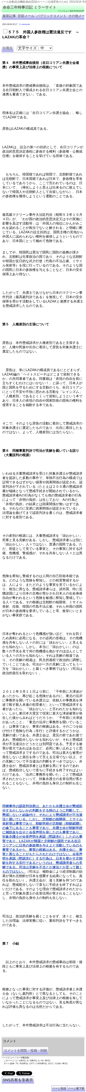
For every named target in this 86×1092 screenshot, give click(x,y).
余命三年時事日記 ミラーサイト (29, 7)
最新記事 (9, 16)
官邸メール (26, 16)
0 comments (24, 24)
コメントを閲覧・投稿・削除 (25, 1050)
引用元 (8, 48)
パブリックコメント (51, 16)
